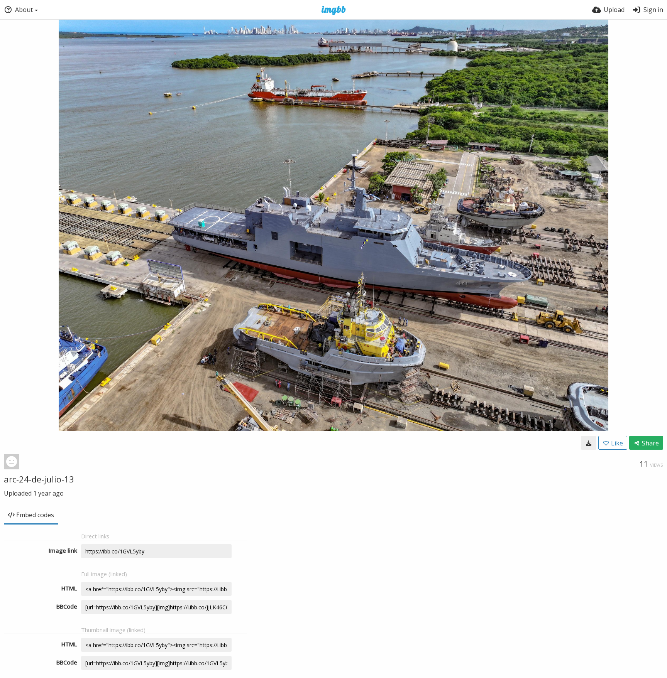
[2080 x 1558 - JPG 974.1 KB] (588, 443)
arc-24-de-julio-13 (39, 479)
